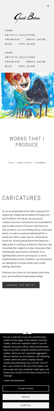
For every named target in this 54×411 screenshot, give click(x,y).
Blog (8, 66)
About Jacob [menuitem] (36, 39)
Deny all (26, 397)
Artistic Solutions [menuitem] (20, 35)
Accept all (26, 405)
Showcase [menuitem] (12, 39)
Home (9, 52)
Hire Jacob (27, 66)
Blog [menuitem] (8, 43)
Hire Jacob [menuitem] (27, 43)
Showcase (12, 61)
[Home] (27, 18)
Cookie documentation (14, 380)
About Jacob (36, 61)
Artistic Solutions (20, 57)
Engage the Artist (21, 285)
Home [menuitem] (9, 30)
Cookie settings (26, 388)
